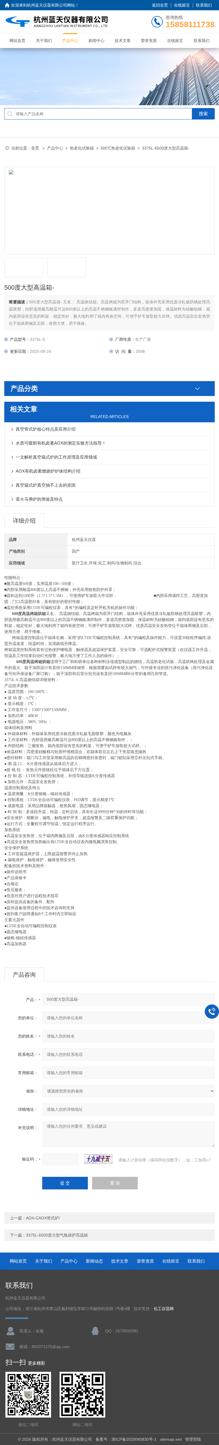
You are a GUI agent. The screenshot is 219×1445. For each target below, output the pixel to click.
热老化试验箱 (82, 148)
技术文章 (123, 40)
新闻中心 (96, 40)
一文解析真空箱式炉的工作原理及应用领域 (56, 457)
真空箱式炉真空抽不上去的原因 (46, 485)
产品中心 (70, 40)
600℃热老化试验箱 (118, 148)
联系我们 (204, 5)
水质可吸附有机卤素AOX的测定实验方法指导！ (61, 443)
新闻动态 (94, 1261)
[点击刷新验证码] (98, 1159)
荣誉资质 (149, 40)
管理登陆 (193, 1439)
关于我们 (44, 40)
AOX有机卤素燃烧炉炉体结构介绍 (48, 471)
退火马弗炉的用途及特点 (39, 499)
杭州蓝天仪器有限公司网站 (51, 5)
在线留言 (182, 5)
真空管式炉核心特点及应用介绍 (46, 429)
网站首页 (17, 40)
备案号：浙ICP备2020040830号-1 (126, 1439)
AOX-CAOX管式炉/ (43, 1218)
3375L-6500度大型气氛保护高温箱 (57, 1235)
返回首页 (160, 5)
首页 (35, 148)
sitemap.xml (171, 1439)
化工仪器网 (164, 1309)
